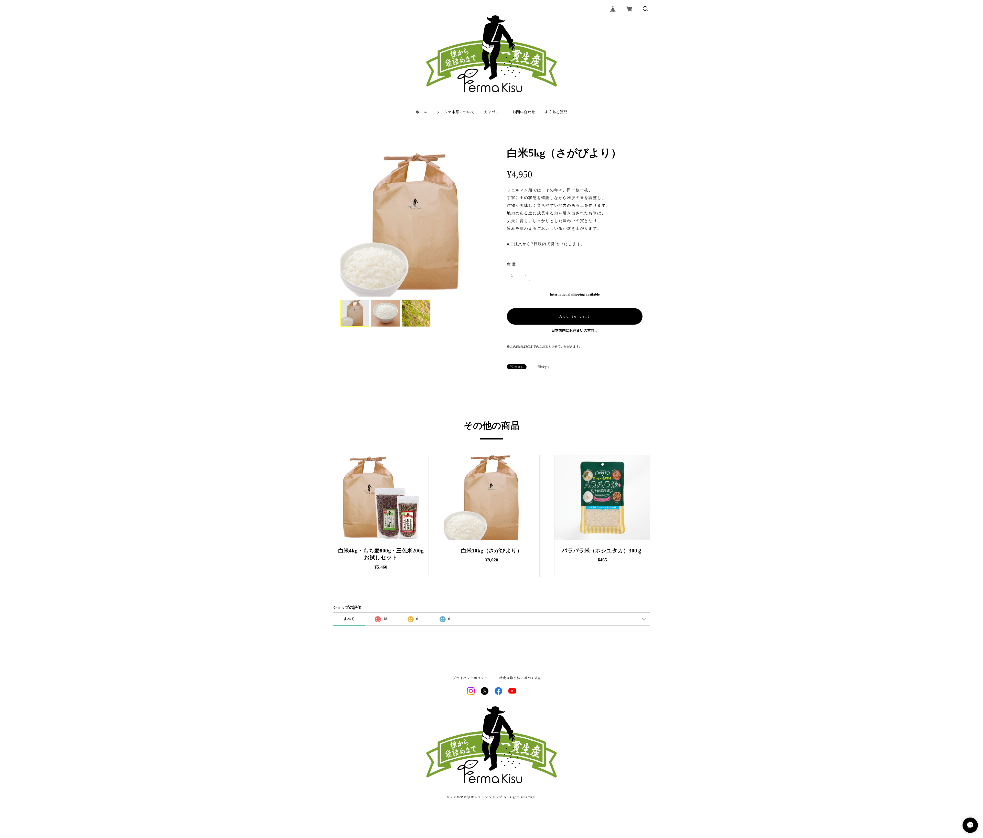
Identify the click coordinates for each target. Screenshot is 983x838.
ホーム (421, 112)
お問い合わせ (523, 112)
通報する (544, 367)
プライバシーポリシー (470, 677)
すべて (349, 619)
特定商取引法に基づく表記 (520, 677)
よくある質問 (556, 112)
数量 (512, 264)
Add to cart (574, 316)
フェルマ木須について (455, 112)
